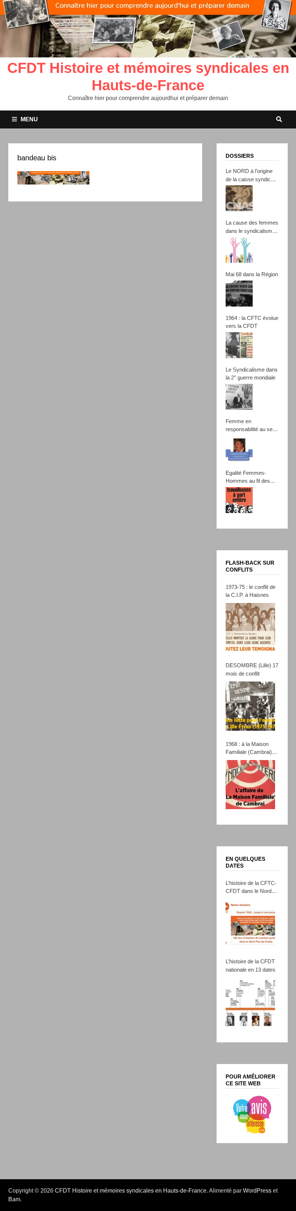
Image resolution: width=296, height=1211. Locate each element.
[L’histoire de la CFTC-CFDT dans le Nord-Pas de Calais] (250, 923)
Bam (14, 1199)
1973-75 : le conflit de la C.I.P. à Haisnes (250, 591)
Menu (29, 119)
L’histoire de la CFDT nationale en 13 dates (250, 965)
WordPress (257, 1191)
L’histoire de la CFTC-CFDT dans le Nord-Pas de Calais (251, 887)
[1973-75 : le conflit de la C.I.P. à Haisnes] (250, 627)
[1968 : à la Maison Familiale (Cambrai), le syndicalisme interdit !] (250, 784)
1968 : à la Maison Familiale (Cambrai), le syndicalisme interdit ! (249, 748)
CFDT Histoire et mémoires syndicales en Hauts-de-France (130, 1191)
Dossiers (240, 156)
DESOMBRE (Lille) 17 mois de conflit (252, 669)
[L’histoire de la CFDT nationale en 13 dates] (250, 1001)
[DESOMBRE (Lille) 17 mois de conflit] (250, 705)
